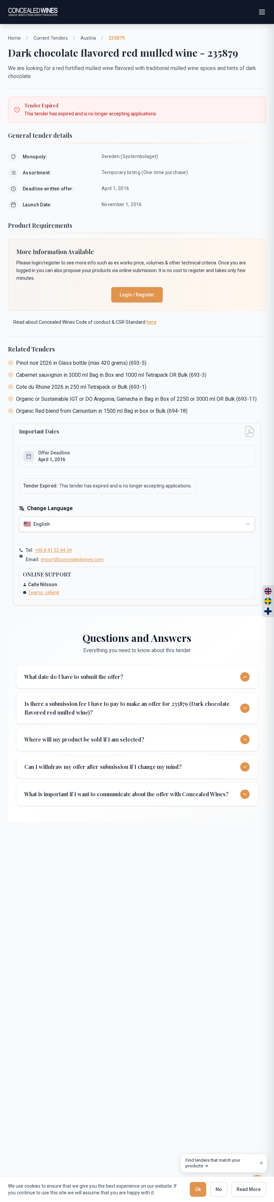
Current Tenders (50, 38)
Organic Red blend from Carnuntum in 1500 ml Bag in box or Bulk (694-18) (101, 411)
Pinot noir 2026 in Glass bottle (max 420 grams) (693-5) (81, 363)
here (151, 322)
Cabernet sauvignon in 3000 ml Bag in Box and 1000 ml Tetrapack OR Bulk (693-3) (111, 375)
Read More (249, 1189)
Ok (198, 1189)
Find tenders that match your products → (212, 1163)
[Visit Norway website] (268, 591)
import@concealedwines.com (72, 559)
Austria (88, 38)
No (219, 1189)
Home (14, 38)
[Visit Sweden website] (268, 601)
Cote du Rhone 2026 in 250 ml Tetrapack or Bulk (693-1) (81, 387)
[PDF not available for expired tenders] (249, 431)
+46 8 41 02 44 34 (53, 550)
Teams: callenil (43, 592)
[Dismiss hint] (261, 1163)
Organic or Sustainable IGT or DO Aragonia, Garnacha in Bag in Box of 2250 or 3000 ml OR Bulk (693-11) (136, 399)
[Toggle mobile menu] (262, 12)
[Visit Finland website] (268, 611)
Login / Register (137, 294)
